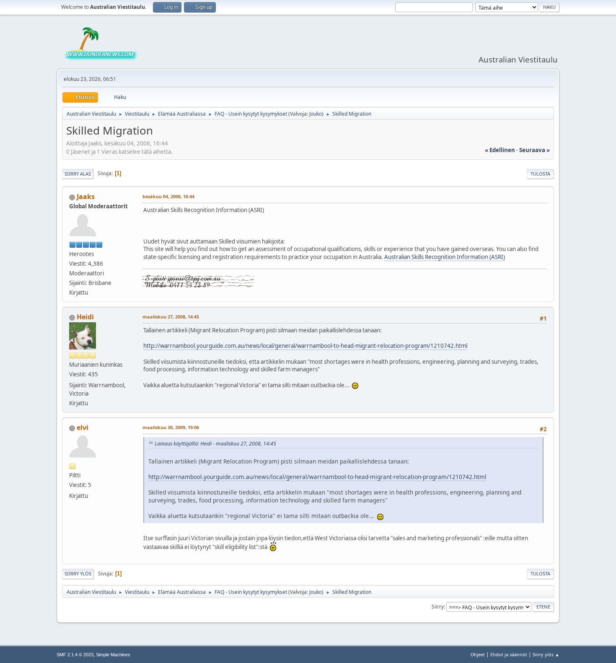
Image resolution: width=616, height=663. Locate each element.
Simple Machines (113, 654)
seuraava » (534, 150)
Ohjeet (478, 654)
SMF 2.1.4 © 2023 (75, 654)
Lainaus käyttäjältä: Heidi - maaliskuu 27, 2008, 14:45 (215, 443)
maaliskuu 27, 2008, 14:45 (170, 316)
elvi (82, 427)
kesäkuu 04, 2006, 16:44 (168, 196)
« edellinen (500, 150)
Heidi (85, 316)
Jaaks (86, 196)
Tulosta (540, 174)
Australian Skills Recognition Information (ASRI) (444, 257)
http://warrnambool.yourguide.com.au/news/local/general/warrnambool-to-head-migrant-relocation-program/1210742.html (305, 346)
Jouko (315, 113)
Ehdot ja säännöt (508, 654)
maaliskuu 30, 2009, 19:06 (170, 427)
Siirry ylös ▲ (546, 654)
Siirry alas (78, 174)
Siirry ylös (78, 573)
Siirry (438, 606)
